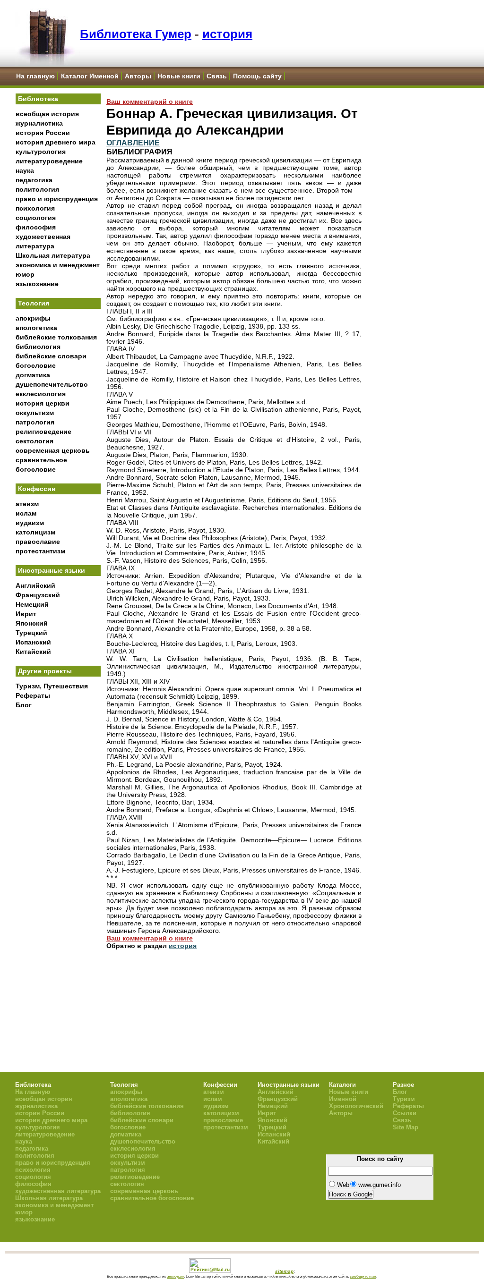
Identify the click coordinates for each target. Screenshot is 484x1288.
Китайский (33, 651)
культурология (41, 151)
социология (36, 217)
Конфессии (37, 488)
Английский (35, 585)
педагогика (34, 180)
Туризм (404, 1098)
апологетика (36, 327)
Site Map (405, 1127)
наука (25, 170)
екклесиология (41, 394)
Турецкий (31, 632)
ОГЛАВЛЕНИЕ (133, 142)
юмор (25, 274)
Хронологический (356, 1106)
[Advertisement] (58, 869)
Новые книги (178, 76)
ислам (26, 513)
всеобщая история (47, 114)
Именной (342, 1098)
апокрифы (33, 318)
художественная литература (58, 1191)
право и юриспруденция (57, 199)
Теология (33, 303)
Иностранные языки (51, 570)
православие (38, 541)
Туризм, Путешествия (52, 686)
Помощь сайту (257, 76)
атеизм (27, 504)
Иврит (26, 614)
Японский (32, 623)
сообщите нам (363, 1276)
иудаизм (30, 522)
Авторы (138, 76)
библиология (38, 346)
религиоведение (43, 431)
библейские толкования (56, 337)
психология (35, 208)
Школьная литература (53, 255)
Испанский (33, 642)
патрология (35, 422)
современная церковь (53, 450)
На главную (35, 76)
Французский (38, 595)
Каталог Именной (90, 76)
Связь (217, 76)
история (227, 34)
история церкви (42, 403)
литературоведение (49, 161)
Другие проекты (45, 671)
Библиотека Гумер (135, 34)
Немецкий (32, 604)
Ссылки (404, 1113)
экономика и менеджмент (58, 265)
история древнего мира (55, 142)
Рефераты (33, 695)
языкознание (37, 284)
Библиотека (38, 98)
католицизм (35, 532)
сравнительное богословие (152, 1198)
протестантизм (40, 551)
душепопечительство (52, 384)
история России (43, 132)
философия (36, 227)
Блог (24, 705)
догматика (33, 375)
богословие (36, 365)
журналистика (39, 123)
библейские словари (51, 356)
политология (37, 189)
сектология (34, 441)
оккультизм (35, 412)
